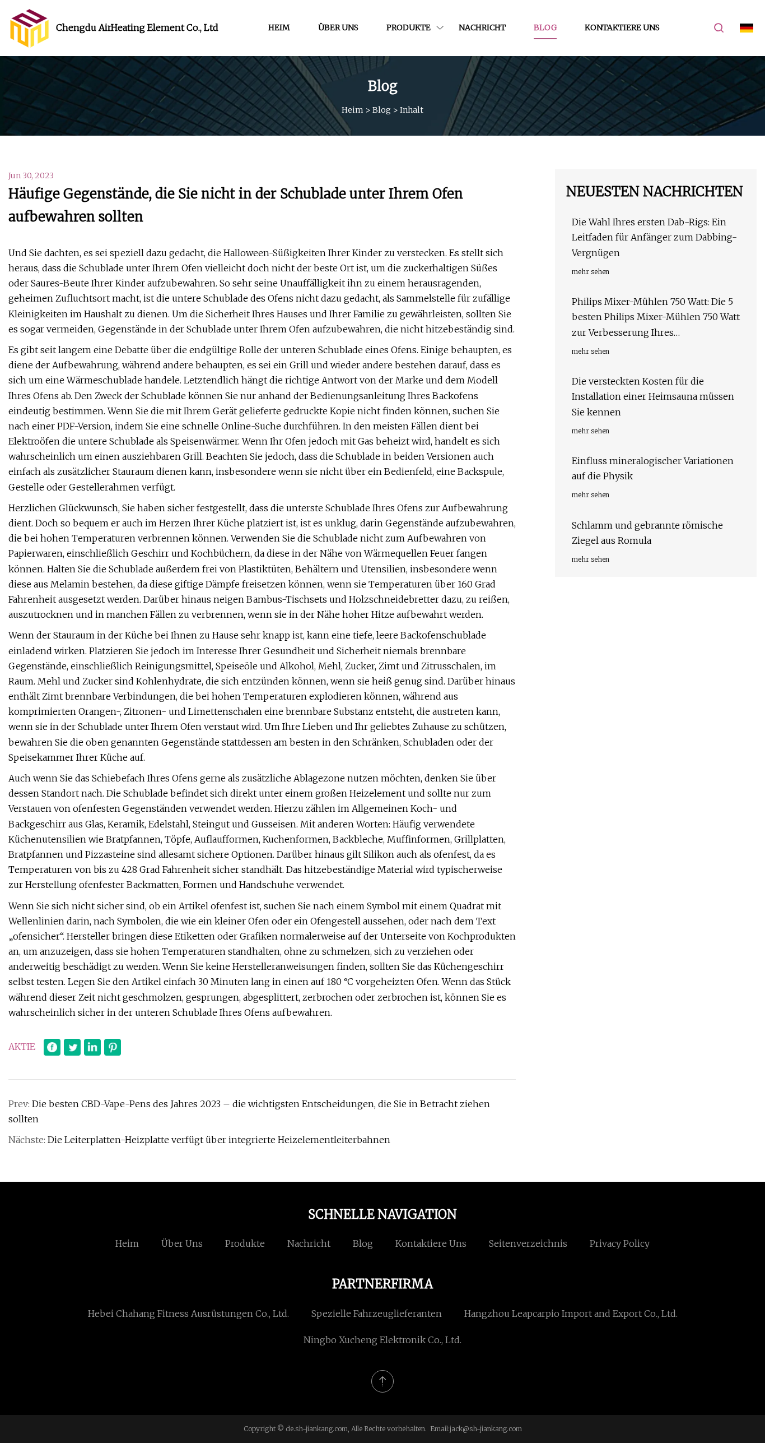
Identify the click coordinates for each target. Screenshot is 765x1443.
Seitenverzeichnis (528, 1243)
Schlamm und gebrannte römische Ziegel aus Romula (647, 533)
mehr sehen (590, 271)
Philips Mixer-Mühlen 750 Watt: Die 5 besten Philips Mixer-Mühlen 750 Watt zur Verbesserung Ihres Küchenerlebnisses (656, 318)
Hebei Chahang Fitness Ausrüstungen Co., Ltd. (188, 1313)
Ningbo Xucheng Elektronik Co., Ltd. (382, 1339)
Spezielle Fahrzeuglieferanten (376, 1313)
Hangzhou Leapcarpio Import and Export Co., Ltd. (571, 1313)
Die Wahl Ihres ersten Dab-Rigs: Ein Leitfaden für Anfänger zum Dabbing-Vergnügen (654, 237)
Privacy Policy (620, 1243)
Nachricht (482, 27)
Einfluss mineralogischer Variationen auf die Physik (653, 468)
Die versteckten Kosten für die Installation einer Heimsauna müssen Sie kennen (653, 396)
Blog (545, 27)
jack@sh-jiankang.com (486, 1428)
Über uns (338, 27)
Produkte (408, 27)
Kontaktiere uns (622, 27)
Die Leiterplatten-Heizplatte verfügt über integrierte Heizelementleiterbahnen (219, 1139)
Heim (279, 27)
